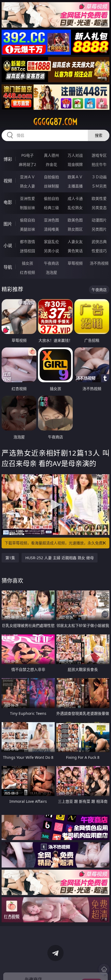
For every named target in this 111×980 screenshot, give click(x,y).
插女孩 (27, 263)
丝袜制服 (51, 186)
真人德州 (51, 155)
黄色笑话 (75, 250)
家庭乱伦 (51, 241)
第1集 (10, 557)
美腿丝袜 (27, 229)
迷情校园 (27, 250)
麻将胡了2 (27, 164)
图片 (8, 224)
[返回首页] (104, 969)
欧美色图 (75, 220)
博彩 (8, 159)
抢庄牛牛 (99, 164)
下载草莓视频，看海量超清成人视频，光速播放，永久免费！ (55, 542)
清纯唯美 (51, 229)
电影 (8, 202)
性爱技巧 (99, 250)
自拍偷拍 (51, 176)
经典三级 (51, 207)
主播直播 (75, 186)
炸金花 (51, 164)
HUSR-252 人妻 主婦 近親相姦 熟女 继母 (59, 557)
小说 (8, 245)
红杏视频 (27, 272)
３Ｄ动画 (99, 176)
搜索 (98, 135)
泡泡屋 (51, 272)
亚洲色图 (51, 220)
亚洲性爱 (27, 198)
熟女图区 (75, 229)
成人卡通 (75, 198)
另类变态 (99, 207)
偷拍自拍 (51, 198)
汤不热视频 (99, 263)
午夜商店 (51, 263)
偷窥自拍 (27, 220)
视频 (8, 181)
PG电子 (27, 155)
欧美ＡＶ (75, 176)
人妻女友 (75, 241)
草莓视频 (75, 263)
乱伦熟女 (75, 207)
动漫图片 (99, 220)
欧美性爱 (99, 198)
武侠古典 (99, 241)
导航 (8, 267)
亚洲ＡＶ (27, 176)
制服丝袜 (27, 207)
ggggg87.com (55, 121)
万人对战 (75, 155)
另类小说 (51, 250)
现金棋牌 (75, 164)
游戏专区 (99, 155)
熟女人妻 (27, 186)
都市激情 (27, 241)
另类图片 (99, 229)
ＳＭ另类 (99, 186)
